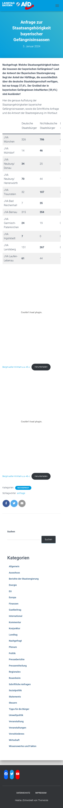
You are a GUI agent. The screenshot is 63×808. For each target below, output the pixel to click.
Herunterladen (41, 367)
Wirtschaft (14, 740)
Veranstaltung (16, 721)
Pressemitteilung (18, 665)
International (15, 616)
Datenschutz (23, 793)
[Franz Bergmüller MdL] (19, 6)
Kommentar (15, 622)
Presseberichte (17, 659)
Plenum (13, 647)
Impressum (41, 793)
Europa (12, 597)
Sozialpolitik (15, 690)
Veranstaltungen (17, 727)
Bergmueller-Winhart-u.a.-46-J (16, 476)
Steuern (13, 702)
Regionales (15, 671)
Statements (15, 696)
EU (10, 591)
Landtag (13, 634)
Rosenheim (15, 678)
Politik (12, 653)
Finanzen (13, 603)
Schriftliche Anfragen (20, 684)
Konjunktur (14, 628)
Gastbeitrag (15, 609)
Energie (13, 585)
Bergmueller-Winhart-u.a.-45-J (16, 367)
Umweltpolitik (16, 715)
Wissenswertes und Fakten (22, 746)
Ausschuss (14, 572)
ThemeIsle (43, 800)
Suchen (11, 531)
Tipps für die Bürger (19, 709)
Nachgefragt (23, 488)
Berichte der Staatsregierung (24, 578)
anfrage (21, 493)
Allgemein (14, 566)
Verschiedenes (16, 734)
